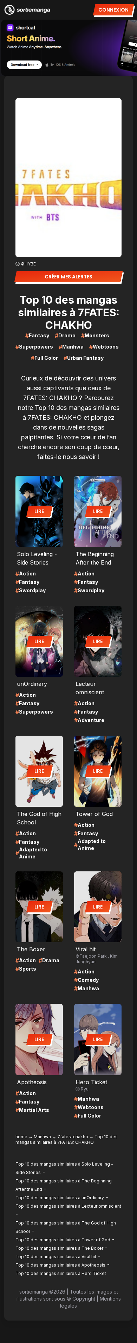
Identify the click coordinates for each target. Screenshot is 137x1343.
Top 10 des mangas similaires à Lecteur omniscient (68, 1206)
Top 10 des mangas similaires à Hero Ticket (60, 1273)
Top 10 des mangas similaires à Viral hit (55, 1256)
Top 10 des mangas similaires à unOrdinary (59, 1197)
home (21, 1136)
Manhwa (42, 1136)
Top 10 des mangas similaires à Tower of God (62, 1239)
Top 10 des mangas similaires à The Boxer (59, 1248)
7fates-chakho (72, 1136)
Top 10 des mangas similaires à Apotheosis (60, 1265)
